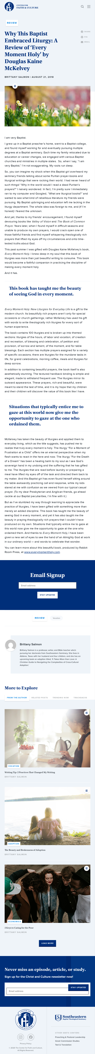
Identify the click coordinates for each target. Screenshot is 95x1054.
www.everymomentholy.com (42, 552)
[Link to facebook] (30, 1037)
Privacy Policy (25, 1043)
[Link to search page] (82, 6)
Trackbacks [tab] (80, 698)
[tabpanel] (47, 828)
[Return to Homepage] (25, 1019)
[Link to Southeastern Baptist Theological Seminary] (70, 1021)
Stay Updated (47, 595)
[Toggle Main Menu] (88, 6)
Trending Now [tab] (61, 698)
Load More (47, 943)
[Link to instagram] (20, 1037)
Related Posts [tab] (40, 698)
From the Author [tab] (17, 698)
